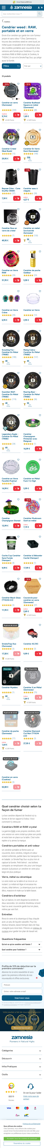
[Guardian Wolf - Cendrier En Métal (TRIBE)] (11, 380)
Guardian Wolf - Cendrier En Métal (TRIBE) (10, 394)
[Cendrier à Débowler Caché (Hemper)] (32, 544)
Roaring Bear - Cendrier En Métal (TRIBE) (31, 394)
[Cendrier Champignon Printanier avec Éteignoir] (32, 422)
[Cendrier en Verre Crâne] (11, 298)
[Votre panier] (42, 7)
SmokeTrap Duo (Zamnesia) (9, 645)
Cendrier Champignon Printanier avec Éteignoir (30, 437)
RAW (13, 831)
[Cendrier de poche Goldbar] (32, 258)
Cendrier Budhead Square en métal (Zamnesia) (31, 104)
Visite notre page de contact (31, 1097)
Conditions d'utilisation (10, 1005)
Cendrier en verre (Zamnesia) (10, 103)
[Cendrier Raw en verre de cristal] (11, 216)
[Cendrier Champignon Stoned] (11, 506)
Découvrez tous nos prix (22, 1028)
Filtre (6, 66)
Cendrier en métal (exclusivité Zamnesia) (31, 230)
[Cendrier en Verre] (32, 298)
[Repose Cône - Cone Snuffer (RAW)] (11, 177)
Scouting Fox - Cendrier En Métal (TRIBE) (10, 352)
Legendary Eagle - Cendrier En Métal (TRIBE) (10, 436)
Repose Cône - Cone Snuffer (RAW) (11, 189)
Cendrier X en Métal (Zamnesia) (32, 688)
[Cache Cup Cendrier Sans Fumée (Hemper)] (11, 544)
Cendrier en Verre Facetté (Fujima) (10, 479)
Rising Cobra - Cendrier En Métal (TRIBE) (31, 352)
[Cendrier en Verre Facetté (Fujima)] (11, 467)
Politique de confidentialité (32, 1002)
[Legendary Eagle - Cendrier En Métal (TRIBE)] (11, 422)
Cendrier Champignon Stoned (11, 519)
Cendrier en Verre (31, 310)
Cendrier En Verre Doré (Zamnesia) (31, 150)
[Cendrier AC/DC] (32, 632)
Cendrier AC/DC (30, 644)
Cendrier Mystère (10, 687)
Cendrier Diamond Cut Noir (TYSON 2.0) (31, 733)
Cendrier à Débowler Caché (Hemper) (32, 556)
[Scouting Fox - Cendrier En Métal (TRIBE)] (11, 338)
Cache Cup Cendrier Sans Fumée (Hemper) (11, 557)
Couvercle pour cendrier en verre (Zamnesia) (31, 600)
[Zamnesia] (21, 7)
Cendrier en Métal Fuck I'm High (31, 479)
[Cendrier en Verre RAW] (11, 258)
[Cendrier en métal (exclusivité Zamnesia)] (32, 216)
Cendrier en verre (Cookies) (10, 778)
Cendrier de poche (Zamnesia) (10, 732)
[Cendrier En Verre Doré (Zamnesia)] (32, 137)
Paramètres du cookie (22, 1143)
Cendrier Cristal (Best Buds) (9, 150)
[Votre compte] (39, 7)
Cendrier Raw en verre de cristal (9, 229)
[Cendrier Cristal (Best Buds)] (11, 137)
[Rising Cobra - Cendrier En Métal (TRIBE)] (32, 338)
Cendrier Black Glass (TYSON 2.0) (11, 599)
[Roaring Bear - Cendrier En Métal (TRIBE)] (32, 380)
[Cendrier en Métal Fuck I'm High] (32, 467)
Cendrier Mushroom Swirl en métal (32, 519)
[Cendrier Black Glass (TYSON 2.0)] (11, 586)
